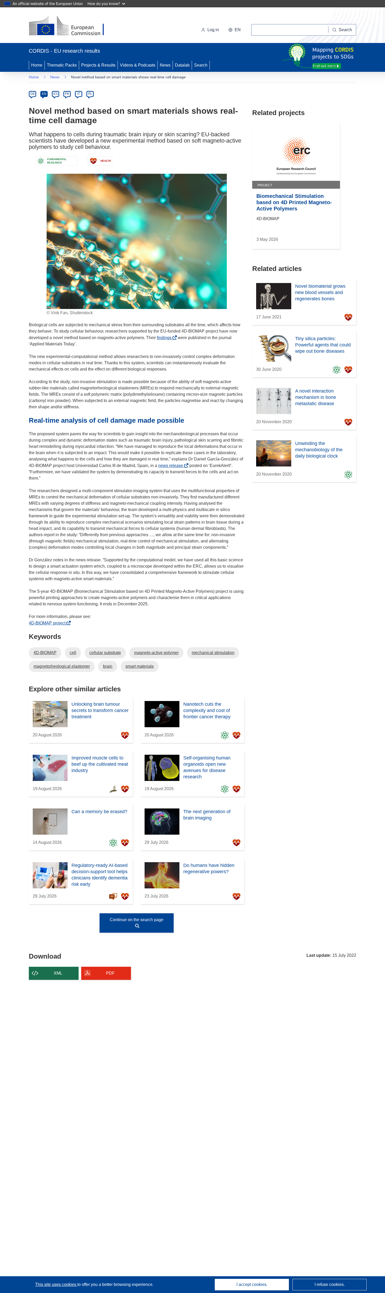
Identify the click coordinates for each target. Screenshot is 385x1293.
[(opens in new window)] (71, 26)
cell (73, 652)
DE (32, 94)
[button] (234, 30)
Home (36, 65)
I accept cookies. (251, 1284)
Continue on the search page (136, 919)
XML (58, 973)
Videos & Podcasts (137, 65)
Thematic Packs (62, 65)
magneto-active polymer (156, 652)
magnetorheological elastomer (62, 666)
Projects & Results (98, 65)
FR (67, 94)
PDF (110, 973)
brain (107, 666)
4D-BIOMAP (45, 652)
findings (165, 337)
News (165, 65)
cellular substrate (105, 652)
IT (78, 94)
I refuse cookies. (330, 1284)
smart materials (139, 666)
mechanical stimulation (213, 652)
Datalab (182, 65)
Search (200, 65)
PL (90, 94)
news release (172, 465)
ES (55, 94)
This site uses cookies (56, 1284)
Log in (213, 30)
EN (44, 94)
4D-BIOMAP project (48, 623)
